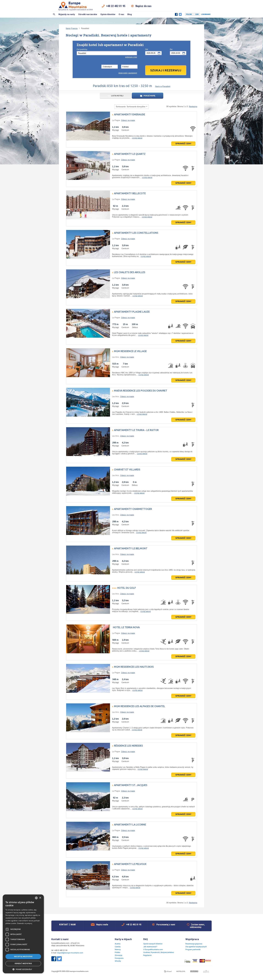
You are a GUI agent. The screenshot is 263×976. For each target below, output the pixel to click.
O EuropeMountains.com (153, 949)
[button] (23, 969)
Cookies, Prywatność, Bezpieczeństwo (158, 952)
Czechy (118, 947)
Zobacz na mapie (128, 120)
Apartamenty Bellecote (130, 193)
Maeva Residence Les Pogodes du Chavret (140, 390)
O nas (121, 14)
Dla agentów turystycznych (196, 947)
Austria (117, 944)
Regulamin (147, 955)
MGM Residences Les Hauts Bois (134, 666)
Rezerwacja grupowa (193, 944)
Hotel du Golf (126, 587)
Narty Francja (72, 28)
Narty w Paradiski (162, 86)
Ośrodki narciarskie (87, 14)
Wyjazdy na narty (66, 14)
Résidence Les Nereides (128, 745)
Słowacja (118, 955)
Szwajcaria (119, 958)
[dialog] (23, 933)
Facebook (176, 14)
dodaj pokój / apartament (127, 73)
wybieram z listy (131, 57)
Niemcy (118, 949)
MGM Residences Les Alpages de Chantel (139, 706)
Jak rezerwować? (150, 947)
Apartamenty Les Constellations (136, 232)
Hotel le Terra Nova (126, 627)
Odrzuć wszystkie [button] (23, 963)
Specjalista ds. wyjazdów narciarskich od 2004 (75, 9)
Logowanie (206, 14)
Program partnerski (193, 949)
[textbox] (107, 53)
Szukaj (54, 14)
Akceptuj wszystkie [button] (23, 956)
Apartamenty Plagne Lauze (132, 311)
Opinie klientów (107, 14)
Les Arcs (115, 357)
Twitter (180, 14)
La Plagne (116, 120)
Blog (129, 14)
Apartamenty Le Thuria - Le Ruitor (136, 430)
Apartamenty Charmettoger (133, 509)
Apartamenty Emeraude (129, 114)
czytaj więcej (137, 138)
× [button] (40, 898)
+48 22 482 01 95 (115, 6)
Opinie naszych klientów (152, 944)
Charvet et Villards (127, 469)
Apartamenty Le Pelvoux (130, 864)
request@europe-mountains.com (70, 953)
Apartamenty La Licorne (130, 824)
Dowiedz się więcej (24, 923)
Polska (117, 952)
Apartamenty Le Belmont (130, 548)
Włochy (118, 961)
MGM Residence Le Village (130, 351)
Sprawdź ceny (183, 143)
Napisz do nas (143, 6)
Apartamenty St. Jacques (130, 785)
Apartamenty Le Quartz (129, 153)
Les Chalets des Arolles (129, 272)
